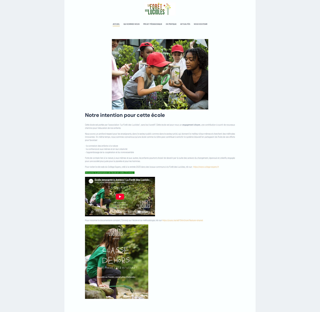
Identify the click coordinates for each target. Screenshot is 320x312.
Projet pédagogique (152, 24)
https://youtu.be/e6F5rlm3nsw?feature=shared (182, 220)
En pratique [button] (171, 24)
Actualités (185, 24)
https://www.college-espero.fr (206, 167)
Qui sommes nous (132, 24)
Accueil (116, 24)
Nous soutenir (200, 24)
